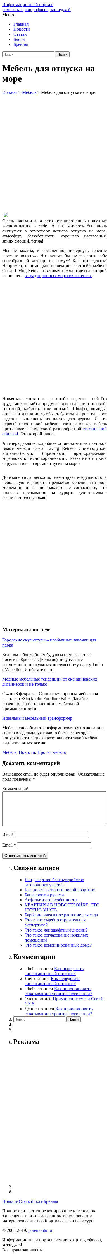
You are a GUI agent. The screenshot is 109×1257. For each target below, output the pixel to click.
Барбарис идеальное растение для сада (61, 915)
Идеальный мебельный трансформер (37, 718)
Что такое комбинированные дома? (58, 945)
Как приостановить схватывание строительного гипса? (58, 991)
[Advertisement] (54, 152)
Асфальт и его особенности (51, 899)
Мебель (9, 752)
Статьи (20, 34)
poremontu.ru (40, 1230)
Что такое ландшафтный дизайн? (56, 930)
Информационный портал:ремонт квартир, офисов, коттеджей (36, 7)
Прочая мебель (51, 752)
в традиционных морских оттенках (58, 275)
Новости (21, 29)
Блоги (19, 39)
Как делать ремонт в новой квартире (60, 889)
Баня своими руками (44, 894)
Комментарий (15, 788)
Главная (21, 24)
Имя (8, 834)
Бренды (20, 44)
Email (9, 845)
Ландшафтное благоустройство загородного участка (54, 882)
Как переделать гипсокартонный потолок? (54, 971)
